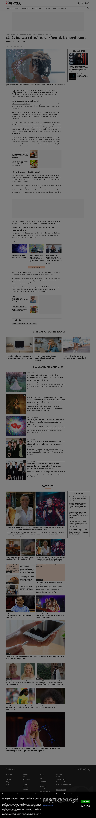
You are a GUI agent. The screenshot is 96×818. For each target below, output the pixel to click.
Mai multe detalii (19, 801)
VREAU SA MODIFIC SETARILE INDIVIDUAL (85, 806)
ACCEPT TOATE (85, 801)
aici (3, 810)
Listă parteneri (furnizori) (48, 805)
